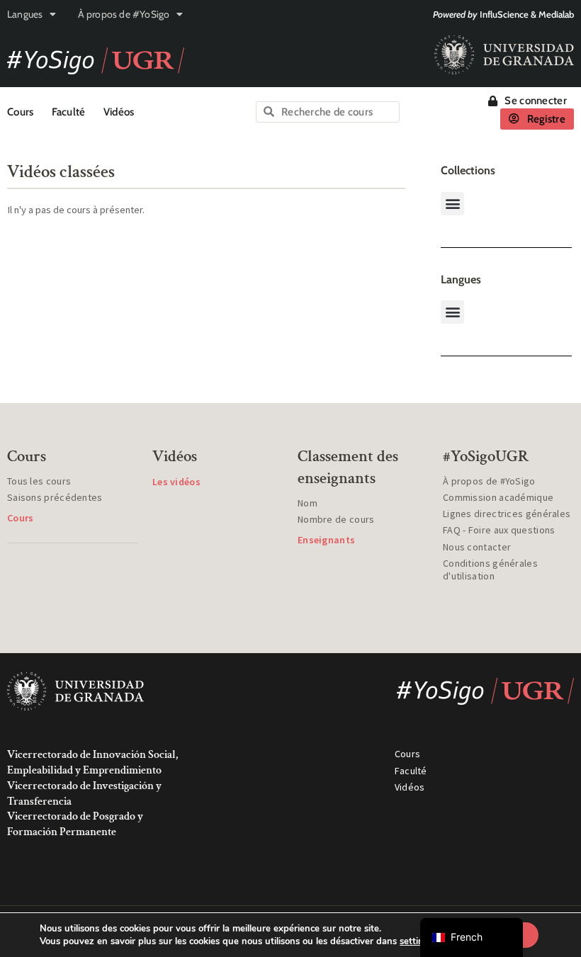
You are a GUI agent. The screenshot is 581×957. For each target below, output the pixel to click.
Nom (307, 503)
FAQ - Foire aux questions (499, 529)
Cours (20, 112)
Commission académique (498, 497)
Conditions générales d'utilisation (490, 569)
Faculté (69, 112)
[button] (452, 203)
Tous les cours (39, 481)
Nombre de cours (336, 519)
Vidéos (119, 112)
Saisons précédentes (55, 497)
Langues (25, 14)
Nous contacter (477, 546)
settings (417, 941)
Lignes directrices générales (506, 513)
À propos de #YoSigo (124, 14)
